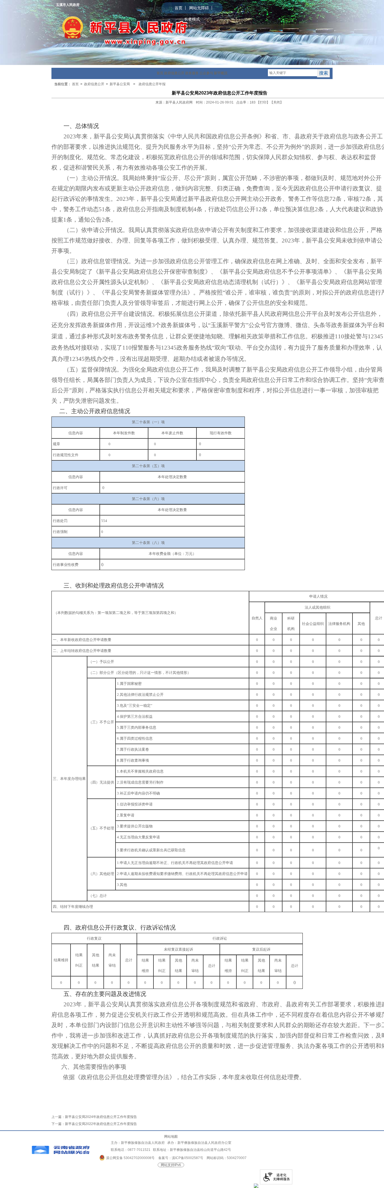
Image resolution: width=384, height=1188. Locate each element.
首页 (178, 8)
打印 (263, 102)
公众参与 (206, 73)
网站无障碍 (199, 8)
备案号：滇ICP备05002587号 (180, 1158)
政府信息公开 (174, 73)
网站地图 (171, 1136)
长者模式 (192, 19)
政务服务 (192, 73)
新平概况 (220, 73)
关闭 (276, 102)
